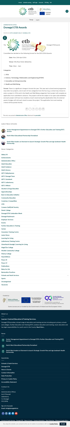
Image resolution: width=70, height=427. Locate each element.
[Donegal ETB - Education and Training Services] (35, 11)
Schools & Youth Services (9, 363)
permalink (38, 115)
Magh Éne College (7, 247)
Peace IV (4, 263)
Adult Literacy (5, 170)
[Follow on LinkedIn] (12, 413)
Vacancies (41, 2)
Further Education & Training (10, 226)
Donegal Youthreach (7, 216)
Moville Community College (10, 250)
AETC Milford (5, 185)
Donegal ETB (26, 33)
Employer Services (7, 219)
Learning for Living (7, 238)
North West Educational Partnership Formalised (22, 135)
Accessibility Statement (9, 382)
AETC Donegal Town (8, 176)
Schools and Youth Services (10, 275)
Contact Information (8, 372)
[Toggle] (68, 275)
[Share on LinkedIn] (43, 109)
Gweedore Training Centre (10, 232)
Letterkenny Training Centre (10, 241)
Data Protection (6, 376)
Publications (5, 266)
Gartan (3, 229)
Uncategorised (6, 281)
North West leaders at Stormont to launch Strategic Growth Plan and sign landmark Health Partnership (36, 142)
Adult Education (6, 164)
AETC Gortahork (6, 179)
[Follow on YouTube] (16, 413)
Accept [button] (63, 424)
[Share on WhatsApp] (26, 109)
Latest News (5, 235)
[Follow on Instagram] (6, 413)
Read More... (41, 327)
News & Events (6, 369)
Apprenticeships (6, 192)
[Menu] (67, 11)
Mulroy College (6, 254)
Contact (20, 2)
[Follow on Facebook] (3, 413)
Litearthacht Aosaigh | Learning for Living (14, 244)
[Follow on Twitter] (9, 413)
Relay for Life (5, 269)
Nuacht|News (5, 257)
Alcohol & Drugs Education (10, 188)
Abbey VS (4, 154)
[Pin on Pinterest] (39, 109)
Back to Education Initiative (10, 195)
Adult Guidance (6, 167)
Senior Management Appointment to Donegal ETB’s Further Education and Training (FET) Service (35, 130)
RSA (51, 2)
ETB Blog (47, 2)
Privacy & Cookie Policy (9, 379)
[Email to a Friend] (36, 109)
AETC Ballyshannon (7, 173)
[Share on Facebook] (30, 109)
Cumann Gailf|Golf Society (10, 207)
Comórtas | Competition (9, 201)
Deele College (6, 210)
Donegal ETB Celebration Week (11, 213)
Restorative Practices (8, 272)
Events (3, 223)
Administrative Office (10, 24)
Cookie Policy (53, 424)
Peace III (4, 260)
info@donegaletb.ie (12, 408)
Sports (3, 278)
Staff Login (35, 2)
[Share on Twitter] (33, 109)
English (37, 20)
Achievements (6, 157)
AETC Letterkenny (7, 182)
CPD (2, 204)
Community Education (8, 198)
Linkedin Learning (27, 2)
